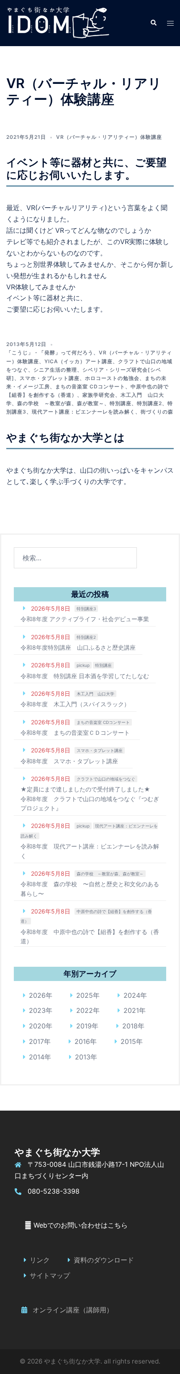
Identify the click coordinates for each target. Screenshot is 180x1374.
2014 (36, 1057)
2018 (130, 1026)
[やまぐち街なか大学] (57, 22)
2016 (82, 1041)
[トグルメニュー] (170, 23)
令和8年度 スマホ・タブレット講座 (69, 761)
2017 (36, 1041)
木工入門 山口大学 (95, 693)
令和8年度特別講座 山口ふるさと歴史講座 (78, 647)
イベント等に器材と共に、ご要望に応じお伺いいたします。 (86, 168)
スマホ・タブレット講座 (50, 378)
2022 (84, 1010)
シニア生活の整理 (55, 370)
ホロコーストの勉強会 (112, 378)
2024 (131, 995)
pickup (83, 665)
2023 (37, 1010)
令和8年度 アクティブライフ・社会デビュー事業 (85, 618)
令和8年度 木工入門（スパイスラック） (75, 704)
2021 (131, 1010)
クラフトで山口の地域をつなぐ (106, 778)
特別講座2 (149, 403)
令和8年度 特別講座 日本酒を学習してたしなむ (85, 675)
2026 (37, 995)
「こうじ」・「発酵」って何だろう (49, 352)
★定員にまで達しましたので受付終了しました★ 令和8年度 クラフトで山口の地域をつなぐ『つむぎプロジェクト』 (90, 799)
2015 (128, 1041)
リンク (40, 1260)
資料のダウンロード (104, 1260)
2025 (84, 995)
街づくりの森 (157, 412)
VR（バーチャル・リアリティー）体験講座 (109, 137)
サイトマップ (50, 1275)
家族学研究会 (98, 395)
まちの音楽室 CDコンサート (90, 386)
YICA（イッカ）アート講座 (78, 361)
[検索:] (75, 557)
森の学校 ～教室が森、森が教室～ (60, 403)
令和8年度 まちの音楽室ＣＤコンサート (75, 732)
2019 (84, 1026)
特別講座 (120, 403)
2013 (82, 1057)
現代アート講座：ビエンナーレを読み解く (83, 412)
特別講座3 (86, 608)
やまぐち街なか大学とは (65, 437)
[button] (153, 23)
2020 (37, 1026)
